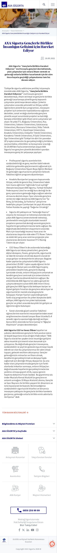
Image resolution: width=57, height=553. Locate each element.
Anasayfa (5, 31)
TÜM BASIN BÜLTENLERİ (14, 412)
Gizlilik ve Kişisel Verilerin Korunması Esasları (28, 540)
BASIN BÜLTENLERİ (28, 17)
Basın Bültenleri (16, 31)
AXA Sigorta (13, 4)
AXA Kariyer (15, 495)
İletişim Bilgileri (41, 476)
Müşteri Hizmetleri (42, 495)
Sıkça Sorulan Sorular (42, 457)
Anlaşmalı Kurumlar (15, 457)
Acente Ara (15, 476)
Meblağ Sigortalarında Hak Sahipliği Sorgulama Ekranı (28, 521)
